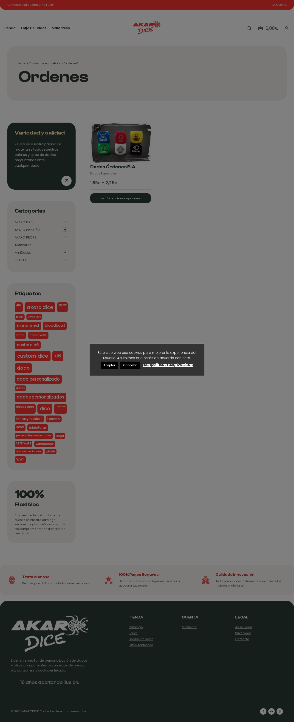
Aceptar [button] (109, 365)
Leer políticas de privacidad (168, 364)
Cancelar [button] (130, 365)
